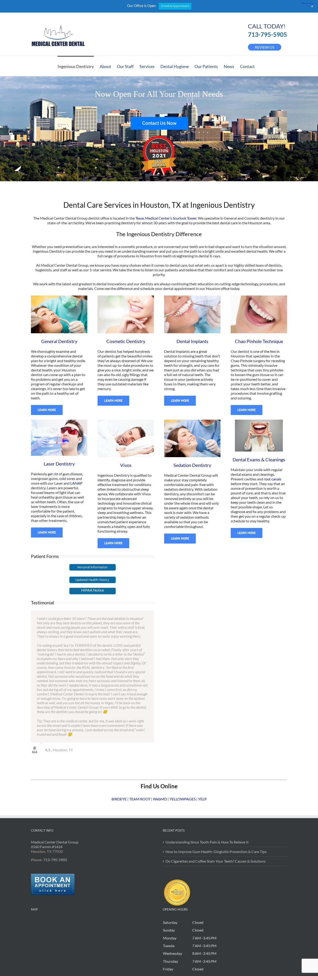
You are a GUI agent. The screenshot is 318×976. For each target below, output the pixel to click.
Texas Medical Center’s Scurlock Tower (165, 218)
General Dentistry (59, 341)
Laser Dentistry (59, 463)
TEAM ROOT (139, 718)
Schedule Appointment (175, 6)
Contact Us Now (159, 123)
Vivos (126, 465)
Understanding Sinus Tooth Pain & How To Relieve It (207, 761)
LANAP (76, 483)
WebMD (160, 718)
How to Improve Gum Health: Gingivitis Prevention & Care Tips (216, 771)
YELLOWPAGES (182, 718)
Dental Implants (192, 341)
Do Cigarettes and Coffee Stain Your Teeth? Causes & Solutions (216, 780)
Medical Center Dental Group (54, 761)
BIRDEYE (119, 718)
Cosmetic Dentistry (125, 341)
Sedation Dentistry (192, 465)
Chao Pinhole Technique (259, 341)
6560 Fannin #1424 (46, 766)
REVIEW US (264, 47)
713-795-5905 (267, 34)
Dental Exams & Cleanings (259, 459)
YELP (202, 718)
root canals (272, 479)
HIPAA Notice (92, 590)
